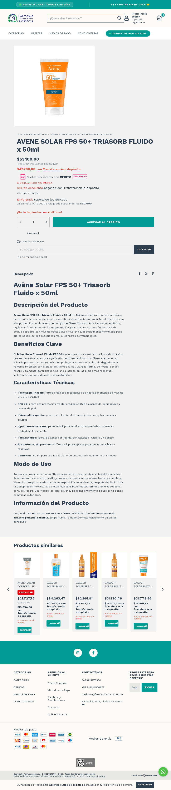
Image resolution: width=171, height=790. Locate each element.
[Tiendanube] (144, 776)
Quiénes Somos (58, 715)
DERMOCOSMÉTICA (36, 135)
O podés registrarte (138, 22)
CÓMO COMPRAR (88, 34)
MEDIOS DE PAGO (60, 34)
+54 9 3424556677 (93, 688)
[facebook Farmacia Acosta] (93, 653)
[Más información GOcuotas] (80, 177)
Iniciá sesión (139, 16)
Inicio (19, 135)
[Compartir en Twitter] (146, 274)
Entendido (145, 785)
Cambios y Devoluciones (56, 700)
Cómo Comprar (57, 684)
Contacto (53, 708)
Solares (54, 135)
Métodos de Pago (59, 691)
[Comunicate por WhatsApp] (163, 771)
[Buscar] (119, 19)
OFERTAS (36, 34)
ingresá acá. (70, 777)
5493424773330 (91, 681)
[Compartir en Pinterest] (153, 274)
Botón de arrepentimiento (92, 777)
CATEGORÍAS (16, 34)
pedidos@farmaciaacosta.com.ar (102, 695)
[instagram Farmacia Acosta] (78, 653)
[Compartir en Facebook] (140, 274)
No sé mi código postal (32, 257)
